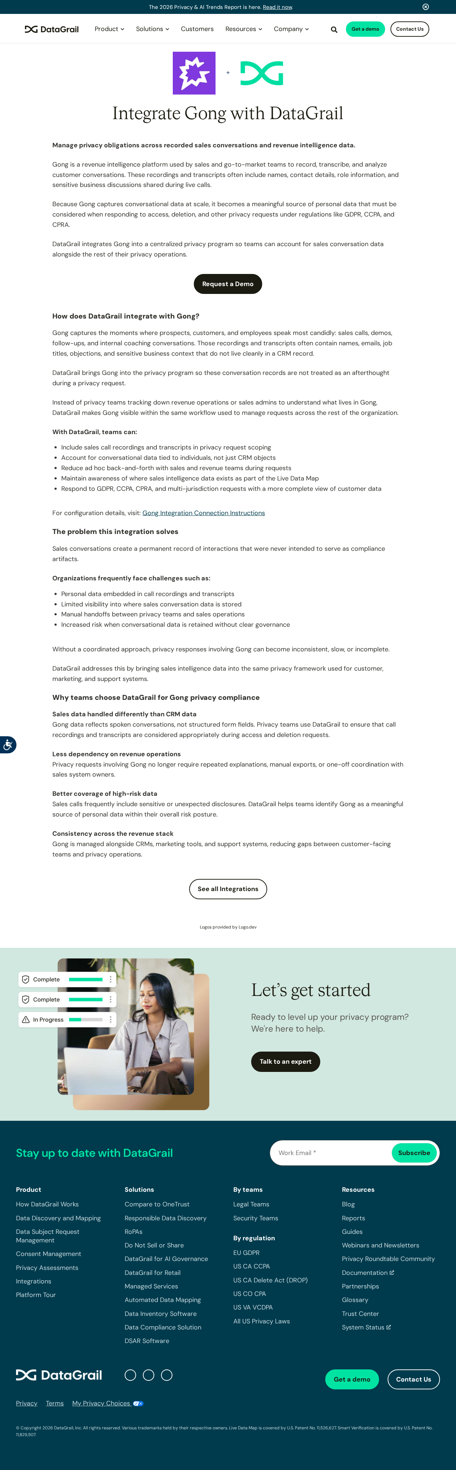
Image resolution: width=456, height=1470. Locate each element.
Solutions (149, 29)
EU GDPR (246, 1252)
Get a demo (365, 29)
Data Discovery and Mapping (58, 1218)
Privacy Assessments (47, 1267)
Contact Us (410, 29)
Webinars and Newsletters (380, 1245)
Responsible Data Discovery (166, 1218)
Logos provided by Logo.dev (228, 927)
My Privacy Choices (102, 1403)
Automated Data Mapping (163, 1300)
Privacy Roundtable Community (388, 1259)
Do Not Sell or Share (154, 1245)
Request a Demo (228, 284)
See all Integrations (228, 889)
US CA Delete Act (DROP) (270, 1280)
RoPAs (133, 1231)
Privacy (26, 1403)
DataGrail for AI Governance (166, 1259)
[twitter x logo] (130, 1375)
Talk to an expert (286, 1061)
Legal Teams (251, 1204)
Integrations (33, 1281)
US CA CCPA (251, 1266)
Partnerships (360, 1286)
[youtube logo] (166, 1375)
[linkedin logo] (148, 1375)
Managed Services (151, 1286)
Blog (348, 1204)
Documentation (365, 1272)
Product (106, 29)
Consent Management (48, 1254)
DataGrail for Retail (153, 1272)
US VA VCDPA (253, 1307)
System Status (363, 1327)
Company (288, 29)
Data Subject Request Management (47, 1236)
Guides (352, 1231)
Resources (241, 29)
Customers (197, 29)
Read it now (277, 7)
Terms (55, 1403)
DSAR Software (147, 1341)
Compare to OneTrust (157, 1204)
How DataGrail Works (47, 1204)
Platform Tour (36, 1295)
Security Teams (255, 1218)
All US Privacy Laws (261, 1321)
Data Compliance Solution (163, 1327)
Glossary (355, 1300)
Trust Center (360, 1313)
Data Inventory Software (161, 1313)
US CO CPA (249, 1294)
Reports (353, 1218)
